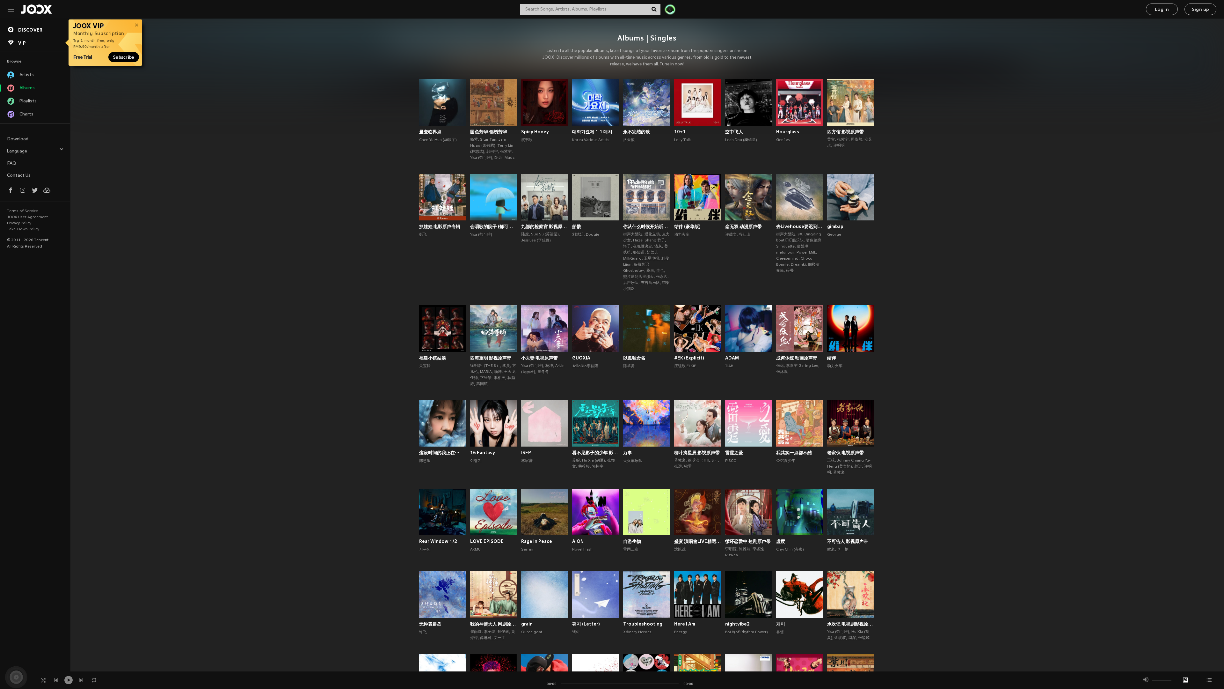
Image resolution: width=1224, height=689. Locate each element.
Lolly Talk (682, 140)
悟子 (627, 246)
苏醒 (576, 460)
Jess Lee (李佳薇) (536, 240)
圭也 (660, 271)
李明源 (731, 549)
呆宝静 (425, 366)
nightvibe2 (737, 623)
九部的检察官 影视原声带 (544, 226)
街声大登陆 (632, 234)
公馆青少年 (785, 461)
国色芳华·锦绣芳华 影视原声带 (493, 131)
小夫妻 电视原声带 (539, 357)
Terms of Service (22, 211)
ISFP (526, 452)
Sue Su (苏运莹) (545, 234)
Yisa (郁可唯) (481, 158)
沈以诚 (680, 549)
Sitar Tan (488, 139)
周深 (852, 638)
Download (17, 139)
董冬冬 (543, 372)
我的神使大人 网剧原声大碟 (493, 623)
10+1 (680, 131)
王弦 (831, 460)
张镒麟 (864, 638)
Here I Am (684, 623)
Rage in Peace (536, 541)
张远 (780, 366)
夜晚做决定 (642, 246)
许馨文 (731, 235)
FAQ (11, 163)
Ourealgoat (531, 632)
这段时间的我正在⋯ (439, 452)
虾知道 (639, 252)
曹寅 (831, 139)
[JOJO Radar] (670, 9)
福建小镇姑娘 (432, 357)
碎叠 (790, 271)
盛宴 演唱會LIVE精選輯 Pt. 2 (697, 541)
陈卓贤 (629, 366)
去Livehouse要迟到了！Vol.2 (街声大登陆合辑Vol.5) (799, 226)
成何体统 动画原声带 (796, 357)
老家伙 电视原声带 (845, 452)
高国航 (482, 384)
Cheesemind (787, 258)
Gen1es (783, 140)
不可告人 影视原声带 (847, 541)
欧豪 (831, 549)
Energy (680, 632)
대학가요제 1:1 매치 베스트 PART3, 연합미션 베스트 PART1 (595, 131)
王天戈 (509, 372)
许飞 (423, 632)
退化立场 (652, 234)
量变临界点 (430, 131)
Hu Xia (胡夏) (593, 460)
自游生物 (632, 541)
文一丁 (499, 638)
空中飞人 (734, 131)
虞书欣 (527, 140)
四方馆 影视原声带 (845, 131)
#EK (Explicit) (689, 357)
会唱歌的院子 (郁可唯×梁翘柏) (493, 226)
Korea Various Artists (590, 140)
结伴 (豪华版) (687, 226)
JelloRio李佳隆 (585, 366)
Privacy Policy (19, 223)
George (834, 235)
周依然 (856, 139)
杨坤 (498, 372)
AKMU (475, 549)
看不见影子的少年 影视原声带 (595, 452)
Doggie (592, 235)
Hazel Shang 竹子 (649, 240)
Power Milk (806, 252)
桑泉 (650, 271)
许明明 (839, 146)
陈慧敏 (425, 461)
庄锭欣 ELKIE (685, 366)
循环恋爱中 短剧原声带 (748, 541)
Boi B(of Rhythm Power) (746, 632)
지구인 (425, 549)
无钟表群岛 (430, 623)
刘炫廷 (578, 235)
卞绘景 (486, 378)
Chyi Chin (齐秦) (790, 549)
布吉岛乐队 (650, 283)
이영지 (476, 461)
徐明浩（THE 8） (485, 366)
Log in (1162, 9)
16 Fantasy (482, 452)
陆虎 (525, 234)
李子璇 (489, 632)
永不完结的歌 (636, 131)
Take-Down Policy (23, 229)
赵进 (858, 466)
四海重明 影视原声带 (490, 357)
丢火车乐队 (632, 461)
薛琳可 (486, 638)
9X (800, 234)
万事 (627, 452)
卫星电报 (651, 258)
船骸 (576, 226)
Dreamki (798, 265)
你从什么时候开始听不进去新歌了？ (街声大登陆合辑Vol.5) (646, 226)
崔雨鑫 (476, 632)
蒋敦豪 (680, 460)
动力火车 (681, 235)
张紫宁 (506, 152)
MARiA (486, 372)
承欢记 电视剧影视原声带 (850, 623)
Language (17, 151)
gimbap (835, 226)
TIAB (729, 366)
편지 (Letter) (586, 623)
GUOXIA (581, 357)
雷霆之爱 (734, 452)
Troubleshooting (642, 623)
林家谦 (527, 461)
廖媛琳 (802, 246)
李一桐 (843, 549)
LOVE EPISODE (487, 541)
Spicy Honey (535, 131)
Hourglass (787, 131)
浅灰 (658, 246)
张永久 (661, 277)
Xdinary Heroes (637, 632)
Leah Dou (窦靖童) (741, 140)
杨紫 (474, 139)
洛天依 (629, 140)
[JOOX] (36, 9)
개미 (780, 623)
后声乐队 (630, 283)
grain (527, 623)
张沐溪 (782, 372)
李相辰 (499, 378)
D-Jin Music (504, 158)
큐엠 (780, 632)
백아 (576, 632)
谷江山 (744, 235)
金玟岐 (840, 638)
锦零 (688, 466)
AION (578, 541)
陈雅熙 (744, 549)
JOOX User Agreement (27, 217)
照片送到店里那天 (638, 277)
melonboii (785, 252)
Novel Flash (582, 549)
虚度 (780, 541)
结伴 (831, 357)
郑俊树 (503, 632)
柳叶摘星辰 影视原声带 (697, 452)
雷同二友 (630, 549)
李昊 (506, 366)
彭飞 (423, 235)
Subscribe (123, 57)
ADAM (732, 357)
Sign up (1200, 9)
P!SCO (731, 461)
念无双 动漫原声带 (743, 226)
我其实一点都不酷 (794, 452)
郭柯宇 (492, 152)
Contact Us (19, 175)
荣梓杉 (584, 466)
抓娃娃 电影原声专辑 (439, 226)
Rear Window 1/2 (438, 541)
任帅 (474, 378)
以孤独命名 (634, 357)
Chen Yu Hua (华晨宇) (438, 140)
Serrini (527, 549)
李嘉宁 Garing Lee (802, 366)
